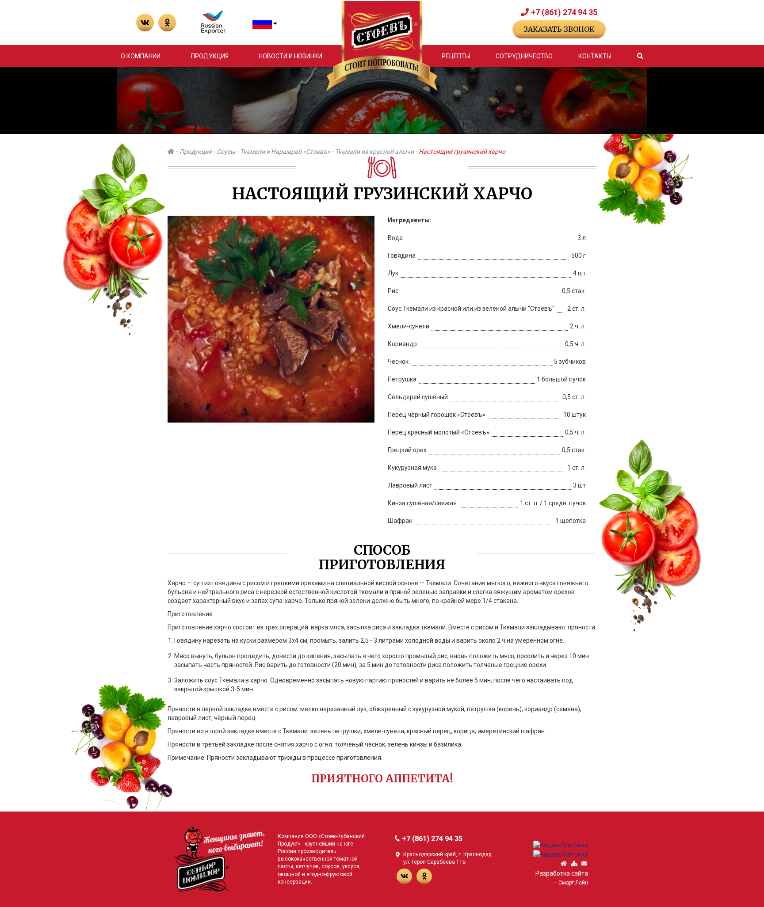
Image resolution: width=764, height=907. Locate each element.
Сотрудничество (524, 56)
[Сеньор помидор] (219, 858)
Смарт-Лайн (573, 883)
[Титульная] (563, 864)
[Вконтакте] (145, 22)
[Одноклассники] (167, 22)
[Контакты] (584, 864)
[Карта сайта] (574, 864)
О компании (140, 56)
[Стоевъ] (381, 46)
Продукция (210, 56)
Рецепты (456, 56)
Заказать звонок (559, 29)
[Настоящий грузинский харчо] (271, 318)
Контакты (594, 56)
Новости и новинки (290, 56)
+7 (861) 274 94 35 (564, 12)
